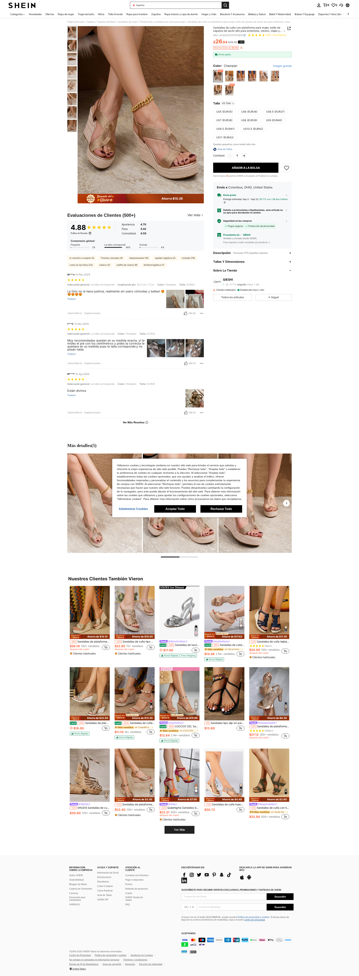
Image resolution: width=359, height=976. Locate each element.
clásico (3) (104, 264)
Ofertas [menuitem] (49, 14)
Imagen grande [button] (282, 65)
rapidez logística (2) (165, 258)
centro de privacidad (254, 919)
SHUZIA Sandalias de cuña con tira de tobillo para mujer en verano (90, 807)
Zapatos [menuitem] (156, 14)
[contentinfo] (237, 942)
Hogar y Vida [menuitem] (209, 14)
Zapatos (90, 22)
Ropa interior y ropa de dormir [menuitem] (181, 14)
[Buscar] (225, 5)
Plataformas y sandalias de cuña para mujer (162, 22)
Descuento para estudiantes (77, 898)
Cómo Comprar (105, 886)
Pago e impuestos (134, 880)
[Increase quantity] (244, 155)
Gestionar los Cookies (142, 955)
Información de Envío (108, 872)
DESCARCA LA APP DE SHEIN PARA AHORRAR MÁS (265, 868)
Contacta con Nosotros (136, 875)
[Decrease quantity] (230, 155)
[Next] (286, 503)
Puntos (128, 884)
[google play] (249, 879)
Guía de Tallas (104, 895)
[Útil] (185, 313)
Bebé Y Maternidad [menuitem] (280, 14)
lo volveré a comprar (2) (82, 258)
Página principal (75, 22)
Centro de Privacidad (80, 955)
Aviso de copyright (111, 964)
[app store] (242, 879)
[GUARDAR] (287, 168)
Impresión (130, 964)
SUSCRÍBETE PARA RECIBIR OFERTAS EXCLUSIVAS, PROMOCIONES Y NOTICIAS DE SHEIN (231, 890)
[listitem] (89, 621)
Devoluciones (104, 877)
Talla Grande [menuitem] (115, 14)
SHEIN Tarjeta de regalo (134, 898)
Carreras (73, 893)
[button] (341, 5)
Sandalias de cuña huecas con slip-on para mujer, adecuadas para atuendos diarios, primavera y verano (224, 804)
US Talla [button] (226, 103)
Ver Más (179, 829)
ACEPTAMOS (188, 933)
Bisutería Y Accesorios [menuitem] (232, 14)
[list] (208, 877)
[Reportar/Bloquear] (201, 313)
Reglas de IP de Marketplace (84, 964)
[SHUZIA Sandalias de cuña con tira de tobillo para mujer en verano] (90, 775)
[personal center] (319, 5)
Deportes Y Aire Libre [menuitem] (330, 14)
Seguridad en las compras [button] (237, 221)
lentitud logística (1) (154, 264)
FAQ (127, 904)
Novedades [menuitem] (35, 14)
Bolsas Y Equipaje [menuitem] (304, 14)
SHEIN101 (74, 904)
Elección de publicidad (150, 964)
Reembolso (103, 881)
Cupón (128, 893)
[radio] (218, 76)
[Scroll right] (348, 14)
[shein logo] (22, 5)
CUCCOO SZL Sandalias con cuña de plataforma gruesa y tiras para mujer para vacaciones (180, 726)
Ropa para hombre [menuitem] (137, 14)
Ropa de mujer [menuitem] (66, 14)
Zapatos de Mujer (106, 22)
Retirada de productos (136, 888)
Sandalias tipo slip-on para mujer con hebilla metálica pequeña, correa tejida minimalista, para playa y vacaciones (224, 722)
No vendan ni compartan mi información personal (94, 959)
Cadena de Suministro (80, 888)
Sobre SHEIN (76, 875)
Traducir (71, 299)
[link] (326, 5)
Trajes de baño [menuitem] (86, 14)
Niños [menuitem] (101, 14)
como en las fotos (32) (81, 264)
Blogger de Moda (78, 884)
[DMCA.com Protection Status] (193, 951)
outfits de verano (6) (126, 264)
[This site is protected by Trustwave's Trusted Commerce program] (184, 951)
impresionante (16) (138, 258)
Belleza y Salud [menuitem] (257, 14)
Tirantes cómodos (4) (112, 258)
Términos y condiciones (135, 959)
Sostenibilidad (76, 880)
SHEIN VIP (102, 899)
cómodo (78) (188, 258)
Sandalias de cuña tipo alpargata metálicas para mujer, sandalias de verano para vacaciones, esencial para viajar (135, 641)
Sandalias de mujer (128, 22)
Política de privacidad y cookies (253, 917)
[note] (90, 636)
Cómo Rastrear (105, 890)
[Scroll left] (343, 14)
